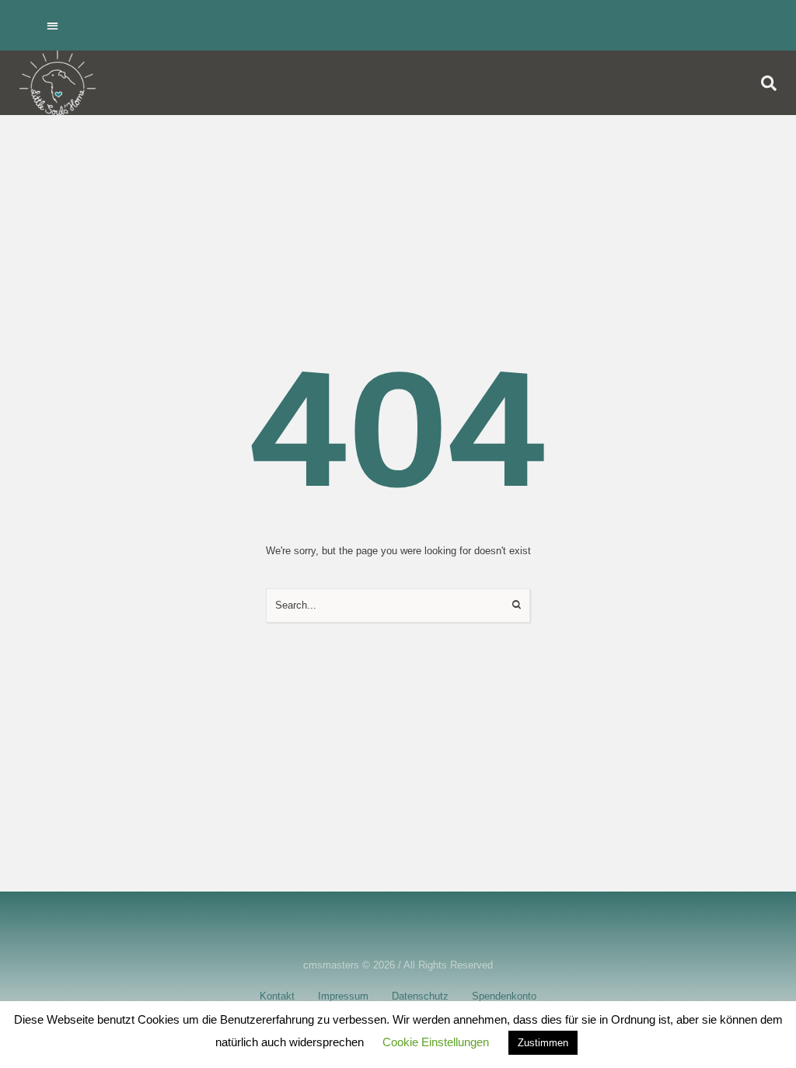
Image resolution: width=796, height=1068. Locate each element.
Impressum (343, 996)
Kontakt (277, 996)
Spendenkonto (504, 996)
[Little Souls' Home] (57, 83)
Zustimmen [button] (543, 1043)
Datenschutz (420, 996)
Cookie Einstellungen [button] (435, 1042)
